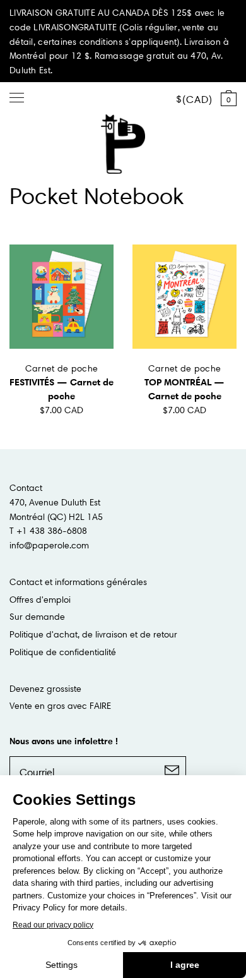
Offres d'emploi (40, 599)
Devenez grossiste (45, 688)
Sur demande (37, 616)
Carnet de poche (61, 368)
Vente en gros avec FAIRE (60, 705)
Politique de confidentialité (62, 652)
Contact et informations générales (78, 582)
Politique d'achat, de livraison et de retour (93, 634)
